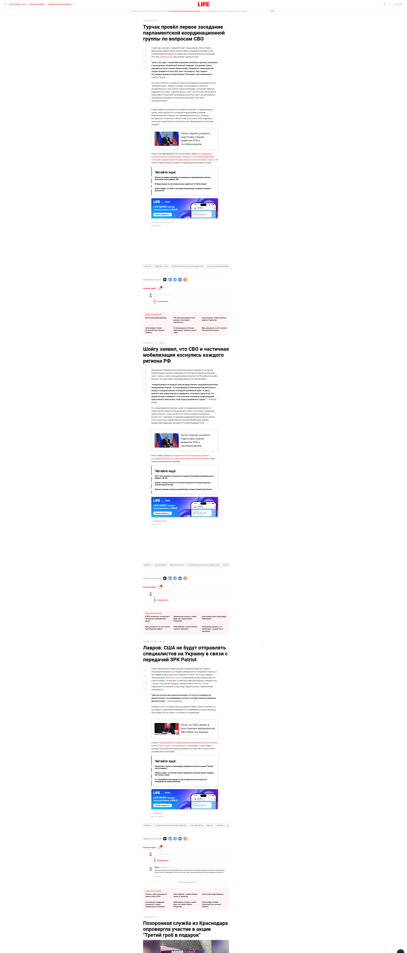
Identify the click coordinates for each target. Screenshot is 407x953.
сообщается (164, 56)
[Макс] (170, 279)
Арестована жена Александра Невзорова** (214, 617)
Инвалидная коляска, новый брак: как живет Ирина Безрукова (185, 618)
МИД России (158, 813)
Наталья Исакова (158, 816)
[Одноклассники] (185, 279)
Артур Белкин (157, 225)
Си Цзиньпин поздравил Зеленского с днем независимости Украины (155, 936)
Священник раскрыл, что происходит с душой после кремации (212, 628)
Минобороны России (160, 521)
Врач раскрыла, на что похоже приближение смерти (214, 329)
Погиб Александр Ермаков (156, 318)
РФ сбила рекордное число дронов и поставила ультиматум (184, 320)
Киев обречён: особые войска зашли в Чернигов (214, 319)
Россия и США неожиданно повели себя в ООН (156, 927)
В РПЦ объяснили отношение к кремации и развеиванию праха (157, 618)
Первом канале (175, 677)
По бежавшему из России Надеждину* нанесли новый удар (185, 330)
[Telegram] (175, 279)
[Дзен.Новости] (165, 279)
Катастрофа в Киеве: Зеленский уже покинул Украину (154, 330)
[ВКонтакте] (180, 279)
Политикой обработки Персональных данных (184, 11)
